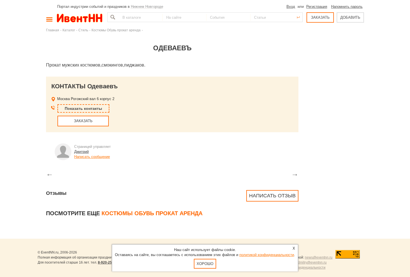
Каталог (68, 30)
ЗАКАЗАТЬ (320, 17)
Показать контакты (83, 108)
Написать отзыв (272, 195)
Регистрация (316, 6)
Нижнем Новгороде (147, 6)
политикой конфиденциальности (266, 255)
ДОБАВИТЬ (350, 17)
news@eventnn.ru (318, 257)
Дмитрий (81, 152)
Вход (290, 6)
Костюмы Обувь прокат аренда (116, 30)
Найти (112, 17)
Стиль (83, 30)
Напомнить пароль (347, 6)
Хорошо (205, 264)
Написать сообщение (92, 157)
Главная (52, 30)
